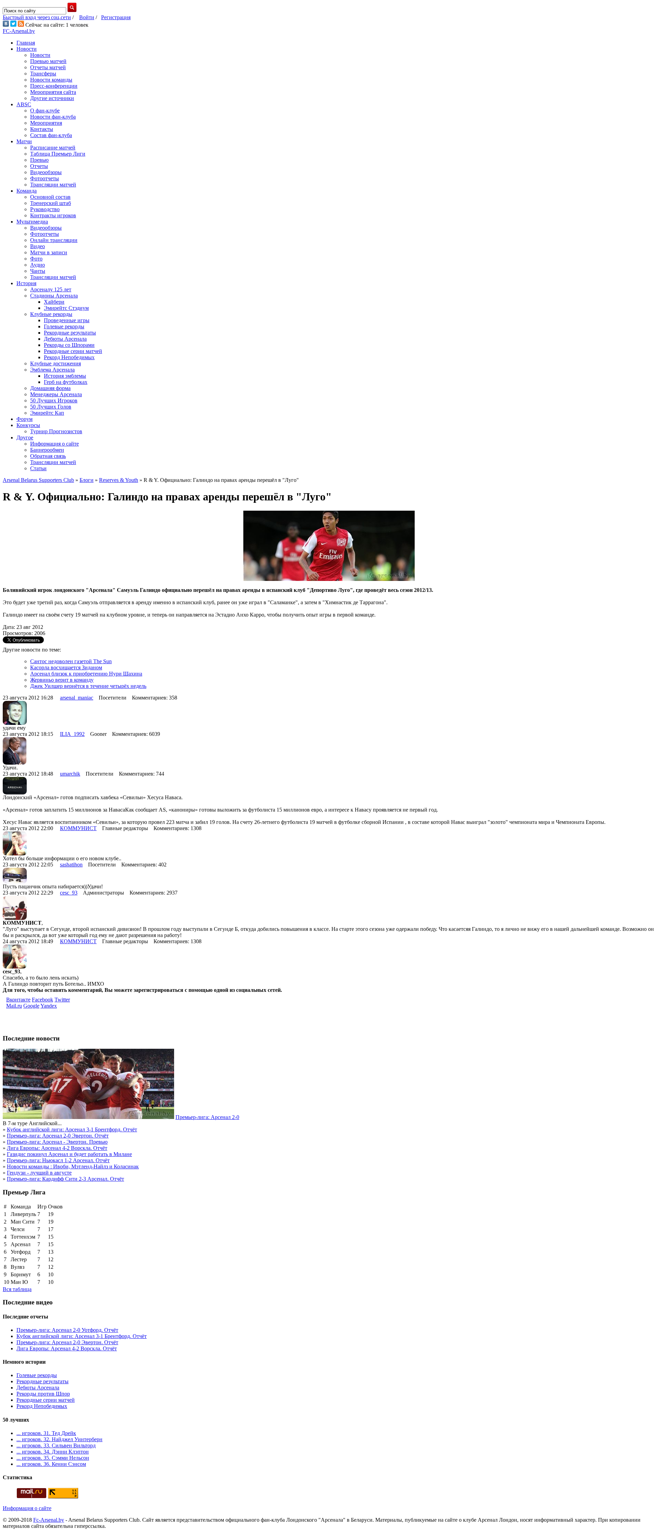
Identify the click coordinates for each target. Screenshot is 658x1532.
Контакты (41, 129)
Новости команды (51, 80)
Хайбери (54, 302)
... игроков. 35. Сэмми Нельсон (52, 1458)
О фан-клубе (45, 110)
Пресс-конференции (53, 86)
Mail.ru (14, 1006)
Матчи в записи (48, 252)
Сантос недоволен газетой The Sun (71, 661)
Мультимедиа (32, 221)
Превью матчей (48, 61)
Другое (24, 437)
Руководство (45, 209)
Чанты (37, 271)
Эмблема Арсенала (52, 370)
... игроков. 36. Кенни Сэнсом (51, 1464)
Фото (36, 259)
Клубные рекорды (51, 314)
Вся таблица (17, 1289)
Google (31, 1006)
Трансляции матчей (53, 184)
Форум (24, 419)
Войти (86, 17)
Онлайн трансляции (53, 240)
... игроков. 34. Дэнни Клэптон (52, 1452)
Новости (26, 49)
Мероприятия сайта (53, 92)
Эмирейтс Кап (47, 413)
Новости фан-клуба (53, 117)
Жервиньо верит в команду (62, 680)
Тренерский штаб (50, 203)
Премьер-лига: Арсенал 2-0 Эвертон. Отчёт (58, 1136)
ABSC (23, 104)
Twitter (62, 999)
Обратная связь (48, 456)
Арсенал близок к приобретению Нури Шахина (86, 674)
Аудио (37, 265)
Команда (26, 191)
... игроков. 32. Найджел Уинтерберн (59, 1439)
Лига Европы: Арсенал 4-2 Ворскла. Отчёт (57, 1148)
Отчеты (39, 166)
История (26, 283)
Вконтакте (18, 999)
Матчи (24, 141)
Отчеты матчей (48, 67)
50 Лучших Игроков (53, 400)
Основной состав (50, 197)
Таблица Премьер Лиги (57, 154)
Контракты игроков (53, 215)
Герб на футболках (65, 382)
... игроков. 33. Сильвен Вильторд (56, 1445)
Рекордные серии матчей (73, 351)
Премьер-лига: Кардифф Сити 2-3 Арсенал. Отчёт (65, 1179)
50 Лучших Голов (50, 407)
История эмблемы (65, 376)
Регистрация (116, 17)
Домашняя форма (50, 388)
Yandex (48, 1006)
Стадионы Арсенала (54, 296)
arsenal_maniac (76, 698)
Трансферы (43, 73)
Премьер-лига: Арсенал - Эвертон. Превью (57, 1142)
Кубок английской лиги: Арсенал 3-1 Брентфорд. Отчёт (72, 1129)
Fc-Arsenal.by (48, 1520)
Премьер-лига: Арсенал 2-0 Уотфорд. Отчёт (67, 1330)
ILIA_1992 (72, 734)
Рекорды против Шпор (43, 1394)
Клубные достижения (55, 363)
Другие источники (52, 98)
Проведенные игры (66, 320)
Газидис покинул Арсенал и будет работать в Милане (69, 1154)
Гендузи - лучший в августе (39, 1173)
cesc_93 (68, 893)
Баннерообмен (47, 450)
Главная (25, 43)
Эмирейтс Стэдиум (66, 308)
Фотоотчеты (44, 178)
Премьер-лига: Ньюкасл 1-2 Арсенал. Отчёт (58, 1160)
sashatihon (71, 864)
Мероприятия (46, 123)
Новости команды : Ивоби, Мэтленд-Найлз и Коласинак (73, 1166)
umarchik (70, 774)
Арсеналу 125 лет (50, 289)
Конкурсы (28, 425)
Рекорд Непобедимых (69, 357)
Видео (37, 246)
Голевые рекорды (64, 326)
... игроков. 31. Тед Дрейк (46, 1433)
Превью (39, 160)
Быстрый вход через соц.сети (37, 17)
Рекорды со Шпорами (69, 345)
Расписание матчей (52, 147)
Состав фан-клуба (51, 135)
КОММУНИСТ (78, 828)
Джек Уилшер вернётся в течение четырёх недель (88, 686)
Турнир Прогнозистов (56, 431)
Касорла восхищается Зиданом (66, 667)
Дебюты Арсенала (65, 339)
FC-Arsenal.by (19, 31)
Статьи (38, 468)
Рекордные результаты (70, 333)
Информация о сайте (54, 444)
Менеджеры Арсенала (56, 394)
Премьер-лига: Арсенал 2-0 (207, 1117)
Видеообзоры (46, 172)
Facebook (42, 999)
